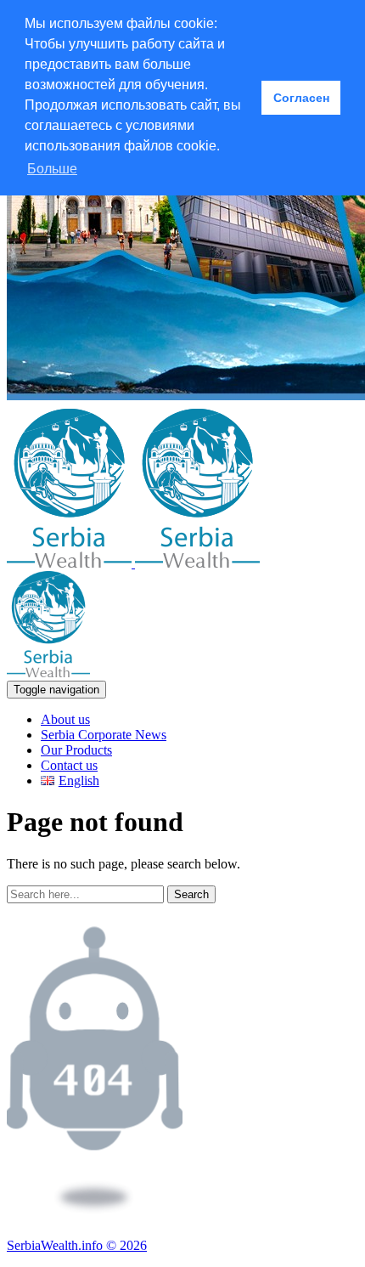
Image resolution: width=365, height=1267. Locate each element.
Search (191, 894)
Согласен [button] (301, 98)
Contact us (69, 765)
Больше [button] (52, 168)
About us (65, 719)
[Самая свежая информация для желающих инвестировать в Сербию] (133, 563)
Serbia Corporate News (103, 734)
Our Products (76, 750)
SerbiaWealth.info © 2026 (77, 1245)
